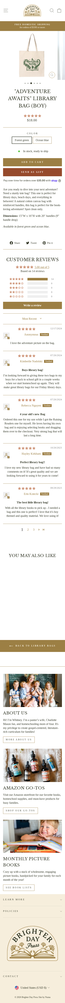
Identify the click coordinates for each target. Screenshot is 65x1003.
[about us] (32, 690)
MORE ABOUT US (19, 739)
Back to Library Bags (35, 646)
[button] (32, 115)
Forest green (22, 140)
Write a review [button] (32, 305)
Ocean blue (42, 140)
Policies (11, 911)
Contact (11, 976)
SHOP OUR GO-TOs (20, 810)
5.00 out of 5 (42, 267)
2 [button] (28, 529)
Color (32, 133)
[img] (26, 329)
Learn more (14, 899)
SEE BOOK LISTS (19, 887)
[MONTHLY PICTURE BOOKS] (32, 836)
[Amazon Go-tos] (32, 765)
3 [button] (33, 529)
